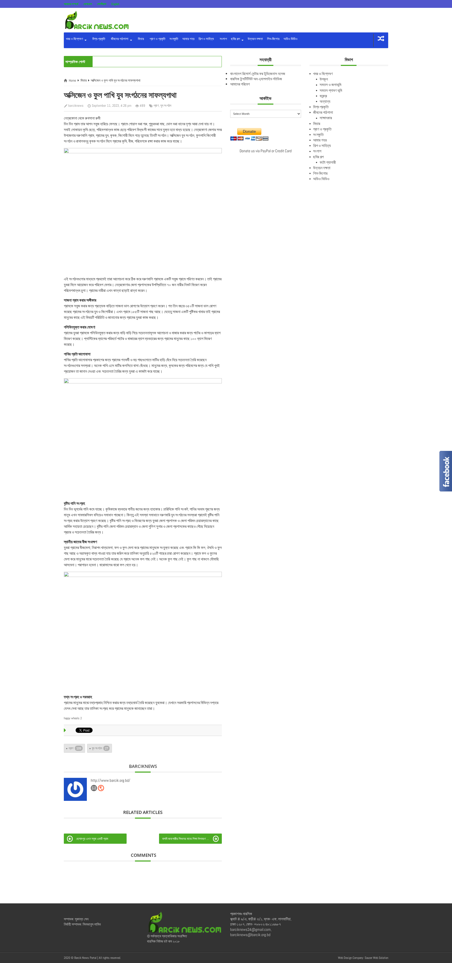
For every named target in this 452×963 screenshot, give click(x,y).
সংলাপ (222, 39)
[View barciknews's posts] (75, 789)
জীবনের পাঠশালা (119, 39)
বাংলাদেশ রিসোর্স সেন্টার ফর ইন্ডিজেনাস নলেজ (257, 73)
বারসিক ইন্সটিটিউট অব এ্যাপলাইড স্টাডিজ (256, 78)
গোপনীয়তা (101, 4)
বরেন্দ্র (323, 95)
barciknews (75, 105)
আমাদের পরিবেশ (240, 84)
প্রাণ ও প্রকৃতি (156, 39)
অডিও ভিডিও (290, 39)
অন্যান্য (325, 101)
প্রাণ (156, 105)
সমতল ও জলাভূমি (330, 84)
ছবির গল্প (236, 39)
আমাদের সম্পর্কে (71, 4)
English (115, 4)
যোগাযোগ (87, 4)
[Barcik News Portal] (96, 19)
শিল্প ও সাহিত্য (206, 39)
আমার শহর (188, 39)
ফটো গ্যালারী (328, 162)
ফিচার (140, 39)
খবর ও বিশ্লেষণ (75, 39)
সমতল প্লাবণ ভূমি (331, 90)
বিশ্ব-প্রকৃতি (98, 39)
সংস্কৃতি (174, 39)
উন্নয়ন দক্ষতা (255, 39)
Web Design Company (350, 958)
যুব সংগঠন (165, 105)
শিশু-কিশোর (273, 39)
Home (72, 80)
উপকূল (324, 79)
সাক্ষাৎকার (326, 117)
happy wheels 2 (73, 718)
